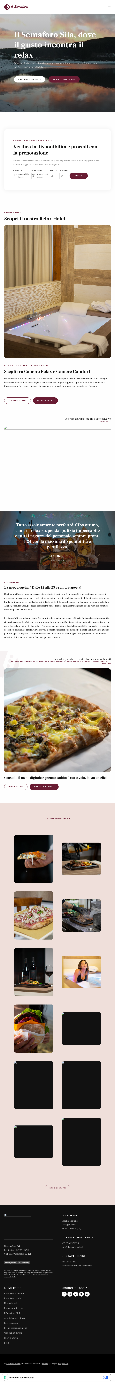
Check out (36, 170)
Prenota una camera (14, 1293)
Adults (53, 170)
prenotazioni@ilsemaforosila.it (77, 1265)
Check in (17, 170)
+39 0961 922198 (70, 1243)
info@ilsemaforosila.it (72, 1247)
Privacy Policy (10, 1263)
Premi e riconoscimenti (15, 1328)
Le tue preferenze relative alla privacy (70, 1377)
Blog (6, 1342)
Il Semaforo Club (12, 1313)
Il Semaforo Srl (13, 1363)
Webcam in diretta (13, 1332)
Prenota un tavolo (12, 1298)
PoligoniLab (63, 1363)
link (13, 1277)
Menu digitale (11, 1303)
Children (63, 170)
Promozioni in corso (14, 1308)
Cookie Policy (24, 1263)
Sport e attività (11, 1338)
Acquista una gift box (14, 1318)
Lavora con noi (11, 1323)
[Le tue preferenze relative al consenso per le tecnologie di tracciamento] (5, 1377)
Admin (45, 1363)
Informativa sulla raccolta (20, 1377)
